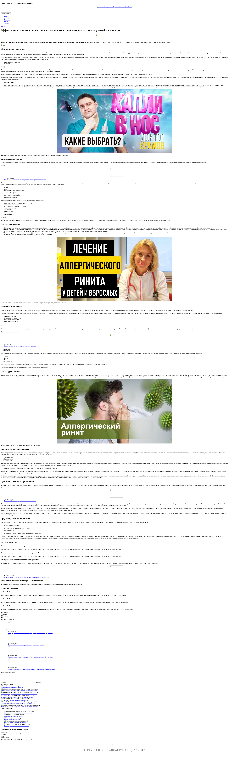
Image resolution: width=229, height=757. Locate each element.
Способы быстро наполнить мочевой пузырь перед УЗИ (18, 703)
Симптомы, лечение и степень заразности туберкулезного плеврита (25, 179)
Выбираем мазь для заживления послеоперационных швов (19, 690)
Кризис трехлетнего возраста (13, 719)
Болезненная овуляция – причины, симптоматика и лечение (19, 694)
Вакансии (7, 21)
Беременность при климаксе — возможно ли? (15, 700)
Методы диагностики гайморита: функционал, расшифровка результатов (26, 577)
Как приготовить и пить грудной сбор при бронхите (20, 346)
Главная (6, 16)
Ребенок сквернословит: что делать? (15, 722)
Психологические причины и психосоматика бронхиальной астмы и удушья (31, 669)
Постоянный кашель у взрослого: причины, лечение (20, 501)
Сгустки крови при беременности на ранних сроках (17, 697)
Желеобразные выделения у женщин (12, 687)
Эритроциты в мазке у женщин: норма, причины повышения (19, 706)
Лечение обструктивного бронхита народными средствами (26, 645)
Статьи (6, 23)
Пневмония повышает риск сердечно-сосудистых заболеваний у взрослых (30, 657)
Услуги (6, 18)
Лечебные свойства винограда (13, 716)
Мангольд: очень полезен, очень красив (16, 726)
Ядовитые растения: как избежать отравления (18, 713)
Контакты (7, 20)
